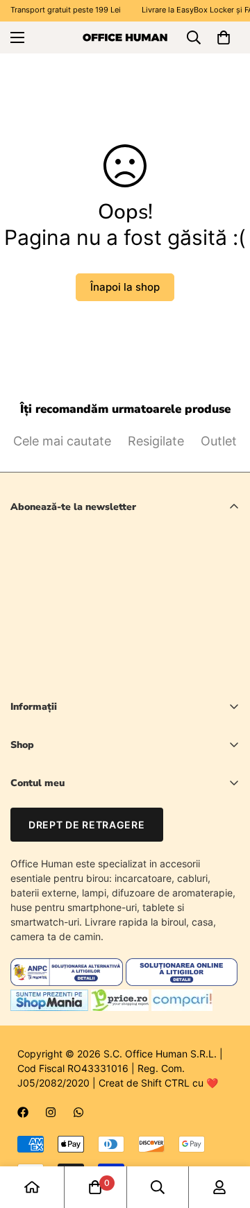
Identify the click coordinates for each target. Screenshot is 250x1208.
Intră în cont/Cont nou (59, 808)
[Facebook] (22, 1112)
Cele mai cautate (62, 441)
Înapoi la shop (125, 287)
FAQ (19, 879)
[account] (219, 1187)
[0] (224, 37)
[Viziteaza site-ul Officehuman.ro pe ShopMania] (49, 1007)
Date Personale (44, 831)
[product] (32, 1187)
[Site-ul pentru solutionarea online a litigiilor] (182, 982)
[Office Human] (125, 36)
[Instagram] (50, 1112)
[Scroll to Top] (225, 1134)
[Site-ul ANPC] (68, 982)
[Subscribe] (224, 639)
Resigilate (156, 441)
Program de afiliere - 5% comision (86, 902)
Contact (28, 855)
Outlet (219, 441)
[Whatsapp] (78, 1112)
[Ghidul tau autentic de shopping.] (181, 1007)
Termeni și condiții (154, 675)
